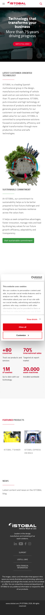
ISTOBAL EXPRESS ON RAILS (32, 451)
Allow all (22, 327)
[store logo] (17, 4)
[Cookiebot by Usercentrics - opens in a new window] (31, 277)
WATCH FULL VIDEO (23, 44)
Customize (21, 335)
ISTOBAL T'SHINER (12, 449)
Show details (32, 319)
